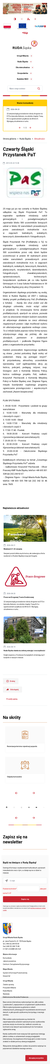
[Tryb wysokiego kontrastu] (15, 19)
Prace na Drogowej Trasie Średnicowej (25, 117)
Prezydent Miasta (9, 988)
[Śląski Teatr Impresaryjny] (36, 807)
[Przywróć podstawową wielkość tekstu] (28, 19)
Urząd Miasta (22, 56)
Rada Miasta (7, 991)
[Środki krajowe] (7, 26)
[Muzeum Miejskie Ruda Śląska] (21, 807)
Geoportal (6, 976)
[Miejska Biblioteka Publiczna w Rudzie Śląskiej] (29, 807)
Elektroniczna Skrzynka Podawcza (15, 997)
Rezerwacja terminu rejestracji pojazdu (25, 739)
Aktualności (39, 139)
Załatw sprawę (8, 984)
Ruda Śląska (22, 62)
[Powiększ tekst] (35, 19)
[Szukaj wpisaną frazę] (39, 88)
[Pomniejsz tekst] (21, 19)
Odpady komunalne (25, 770)
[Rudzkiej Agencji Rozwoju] (14, 807)
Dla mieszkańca (23, 67)
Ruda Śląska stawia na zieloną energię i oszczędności (25, 638)
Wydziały (6, 994)
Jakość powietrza (9, 961)
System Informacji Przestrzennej (15, 973)
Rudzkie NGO (22, 79)
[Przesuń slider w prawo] (33, 793)
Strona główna (9, 139)
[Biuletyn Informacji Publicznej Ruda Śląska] (25, 33)
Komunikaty (7, 958)
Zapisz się (25, 899)
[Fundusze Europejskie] (22, 26)
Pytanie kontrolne (10, 889)
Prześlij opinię (11, 699)
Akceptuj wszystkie (36, 1058)
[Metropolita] (6, 807)
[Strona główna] (25, 45)
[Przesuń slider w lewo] (16, 793)
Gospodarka (22, 73)
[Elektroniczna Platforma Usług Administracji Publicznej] (40, 26)
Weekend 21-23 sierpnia (25, 536)
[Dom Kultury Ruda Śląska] (43, 807)
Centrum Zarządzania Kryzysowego (16, 964)
